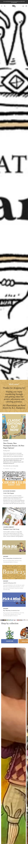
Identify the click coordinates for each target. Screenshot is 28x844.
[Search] (4, 6)
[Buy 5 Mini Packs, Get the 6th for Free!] (14, 605)
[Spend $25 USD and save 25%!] (14, 578)
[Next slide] (25, 635)
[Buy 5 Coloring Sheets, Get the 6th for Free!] (14, 552)
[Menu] (1, 6)
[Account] (23, 6)
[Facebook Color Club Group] (14, 523)
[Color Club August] (14, 488)
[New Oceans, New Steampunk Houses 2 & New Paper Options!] (14, 442)
